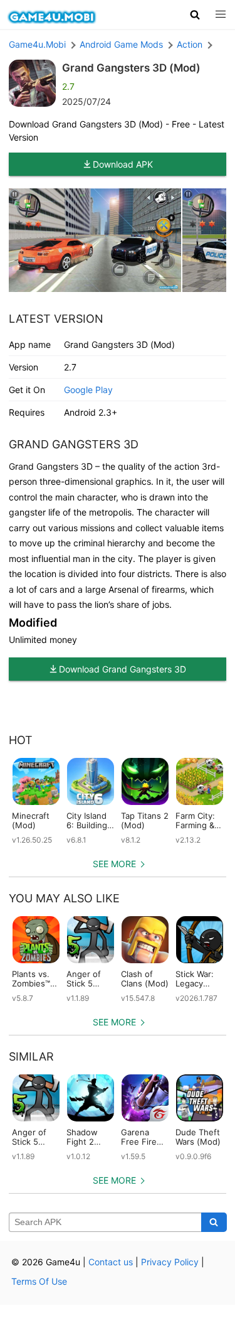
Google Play (88, 389)
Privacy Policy (170, 1261)
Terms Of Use (39, 1281)
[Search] (214, 1223)
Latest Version (56, 318)
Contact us (110, 1261)
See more (114, 863)
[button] (195, 14)
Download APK (123, 164)
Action (189, 44)
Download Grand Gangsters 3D (122, 669)
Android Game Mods (121, 44)
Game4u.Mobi (37, 44)
